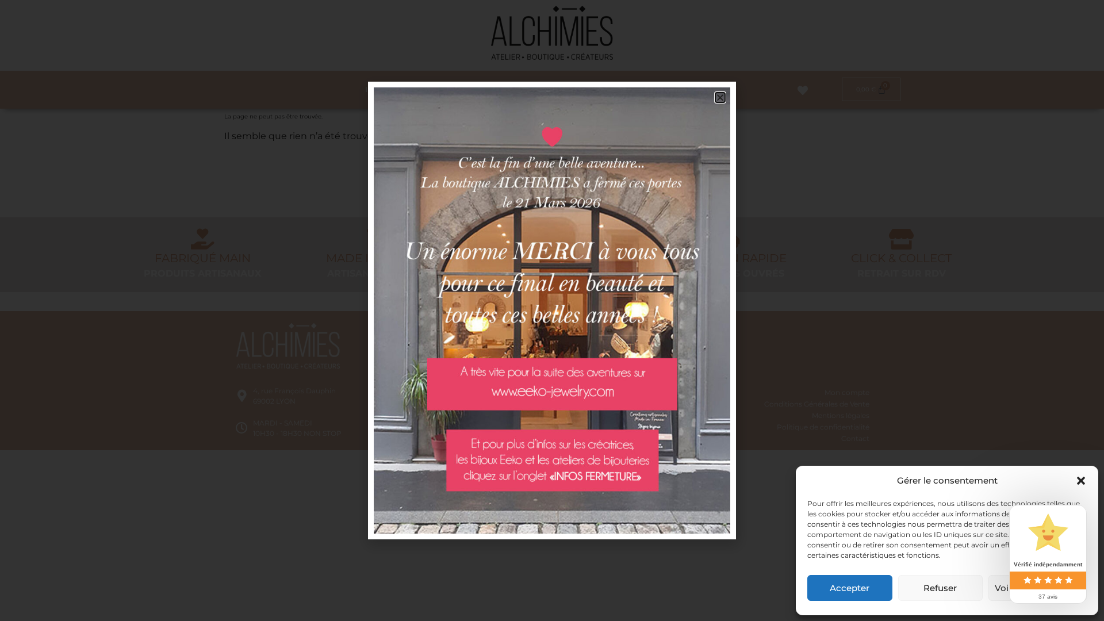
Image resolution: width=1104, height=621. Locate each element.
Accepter (849, 587)
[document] (552, 310)
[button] (1081, 480)
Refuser (940, 587)
